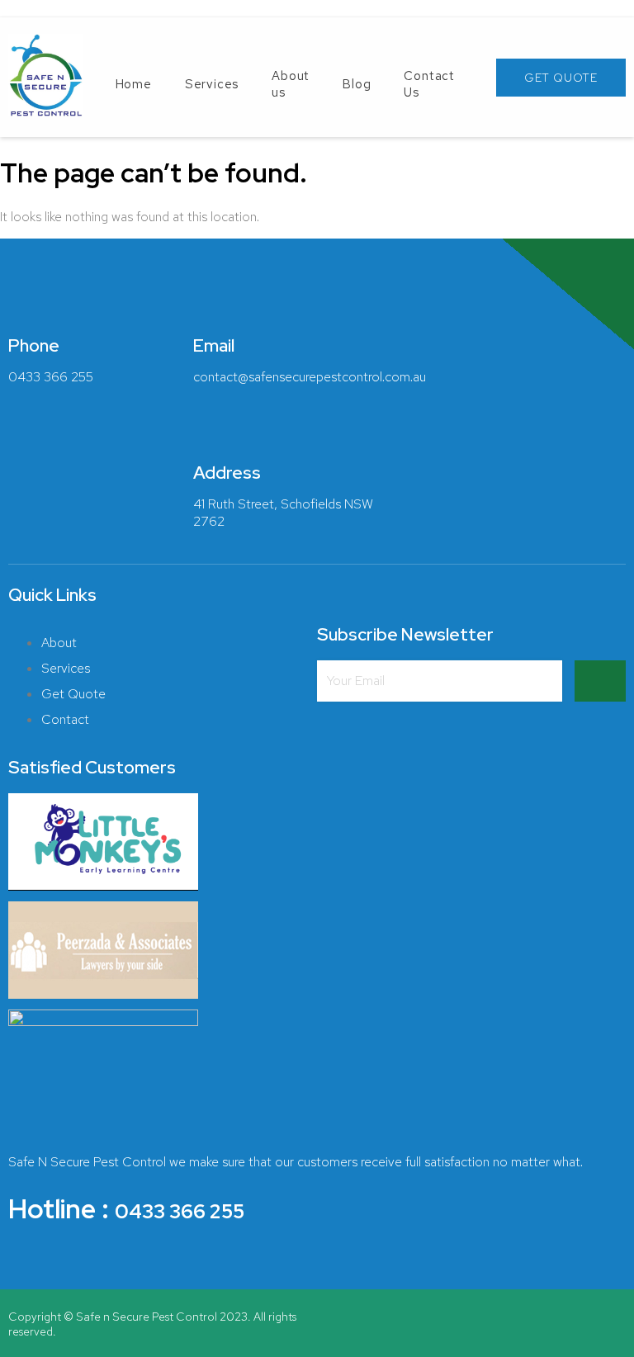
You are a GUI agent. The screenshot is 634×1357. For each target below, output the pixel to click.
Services (212, 84)
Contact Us (429, 84)
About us (291, 84)
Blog (357, 84)
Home (134, 84)
